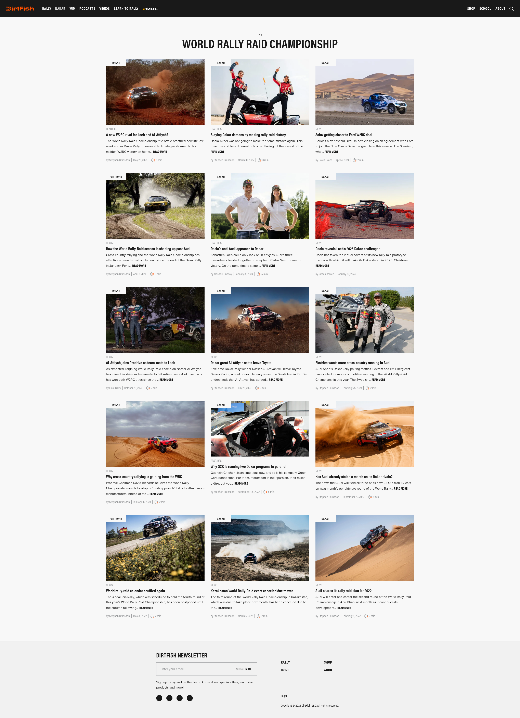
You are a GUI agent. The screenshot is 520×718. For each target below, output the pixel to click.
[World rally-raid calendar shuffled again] (155, 548)
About (500, 8)
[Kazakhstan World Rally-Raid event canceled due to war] (260, 548)
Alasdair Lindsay (223, 273)
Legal (284, 695)
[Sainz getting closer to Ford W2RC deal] (364, 92)
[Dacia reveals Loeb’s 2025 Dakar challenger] (364, 206)
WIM (72, 8)
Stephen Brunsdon (119, 159)
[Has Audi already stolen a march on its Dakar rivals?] (364, 434)
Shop (471, 8)
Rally (46, 8)
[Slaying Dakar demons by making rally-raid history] (260, 92)
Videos (104, 8)
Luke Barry (115, 387)
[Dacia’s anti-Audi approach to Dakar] (260, 206)
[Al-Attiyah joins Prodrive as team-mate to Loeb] (155, 320)
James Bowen (326, 273)
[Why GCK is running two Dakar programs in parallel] (260, 428)
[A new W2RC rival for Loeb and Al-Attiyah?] (155, 92)
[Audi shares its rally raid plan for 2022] (364, 548)
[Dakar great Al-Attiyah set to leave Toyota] (260, 320)
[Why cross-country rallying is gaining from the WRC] (155, 434)
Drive (285, 670)
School (485, 8)
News (318, 128)
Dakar (60, 8)
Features (111, 128)
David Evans (325, 159)
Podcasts (87, 8)
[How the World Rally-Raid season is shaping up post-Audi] (155, 206)
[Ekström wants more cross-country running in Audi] (364, 320)
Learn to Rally (126, 8)
